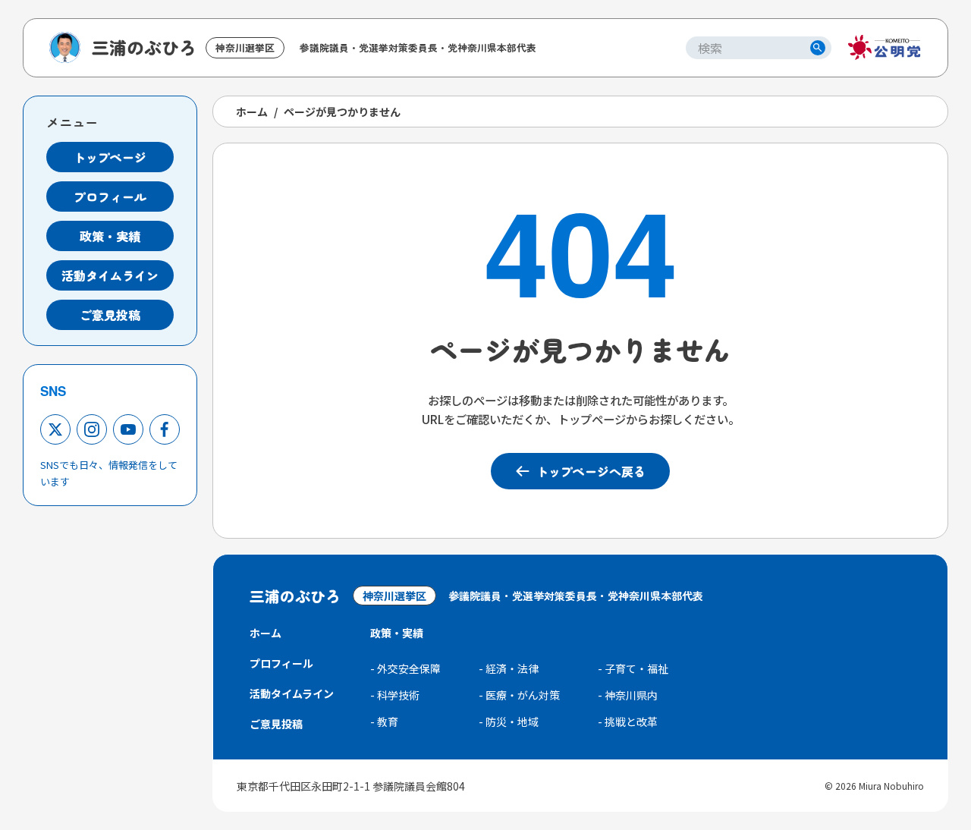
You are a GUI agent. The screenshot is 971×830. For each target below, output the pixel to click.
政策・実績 (110, 236)
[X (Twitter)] (55, 429)
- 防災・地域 (509, 721)
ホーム (252, 111)
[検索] (817, 47)
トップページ (110, 157)
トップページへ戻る (591, 471)
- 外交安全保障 (405, 668)
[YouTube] (128, 429)
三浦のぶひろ (144, 47)
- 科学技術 (395, 695)
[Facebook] (164, 429)
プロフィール (110, 196)
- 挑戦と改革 (628, 721)
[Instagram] (92, 429)
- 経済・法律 (509, 668)
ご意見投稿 (110, 315)
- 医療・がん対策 (519, 695)
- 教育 (384, 721)
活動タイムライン (110, 275)
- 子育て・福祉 (633, 668)
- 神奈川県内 (628, 695)
